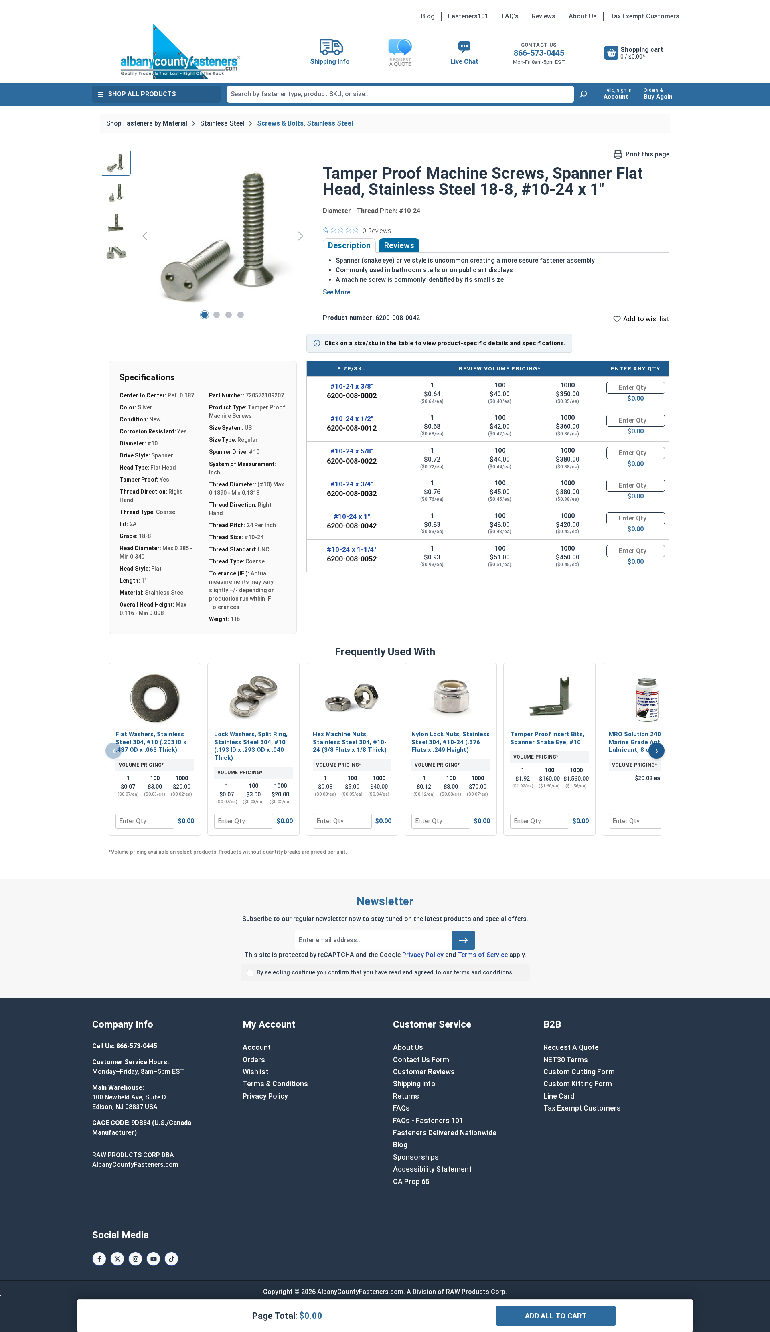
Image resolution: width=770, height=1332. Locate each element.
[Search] (582, 94)
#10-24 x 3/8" (351, 386)
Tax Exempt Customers (644, 16)
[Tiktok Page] (171, 1259)
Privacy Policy (423, 955)
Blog (428, 16)
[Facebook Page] (99, 1259)
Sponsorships (416, 1157)
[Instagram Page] (135, 1259)
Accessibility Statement (432, 1169)
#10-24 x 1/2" (351, 419)
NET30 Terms (565, 1060)
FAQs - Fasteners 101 (428, 1121)
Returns (406, 1096)
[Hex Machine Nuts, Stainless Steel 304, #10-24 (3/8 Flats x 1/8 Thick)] (352, 698)
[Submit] (463, 940)
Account (257, 1047)
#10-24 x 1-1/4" (352, 549)
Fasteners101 (468, 16)
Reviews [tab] (399, 245)
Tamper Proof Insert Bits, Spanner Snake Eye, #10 (547, 738)
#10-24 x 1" (352, 516)
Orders (254, 1060)
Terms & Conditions (275, 1084)
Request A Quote (571, 1047)
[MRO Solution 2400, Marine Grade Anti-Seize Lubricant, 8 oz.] (648, 698)
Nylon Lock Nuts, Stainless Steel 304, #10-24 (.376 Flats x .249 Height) (450, 742)
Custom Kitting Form (577, 1084)
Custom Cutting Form (579, 1072)
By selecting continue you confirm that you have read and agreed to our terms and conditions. (385, 972)
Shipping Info (414, 1084)
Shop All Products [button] (142, 94)
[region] (204, 236)
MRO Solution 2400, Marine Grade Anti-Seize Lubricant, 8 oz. (644, 742)
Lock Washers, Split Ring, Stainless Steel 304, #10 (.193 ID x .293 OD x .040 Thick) (251, 746)
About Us (583, 16)
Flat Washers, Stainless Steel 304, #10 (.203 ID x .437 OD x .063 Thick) (151, 742)
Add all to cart (556, 1316)
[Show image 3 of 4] (228, 315)
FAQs (401, 1108)
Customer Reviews (424, 1072)
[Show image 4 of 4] (240, 315)
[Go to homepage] (180, 51)
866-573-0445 (539, 53)
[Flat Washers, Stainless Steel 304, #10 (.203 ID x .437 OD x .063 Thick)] (155, 698)
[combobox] (400, 94)
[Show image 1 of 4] (204, 315)
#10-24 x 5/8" (351, 451)
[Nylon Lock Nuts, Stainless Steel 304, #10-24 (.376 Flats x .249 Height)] (450, 698)
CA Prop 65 (411, 1182)
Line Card (558, 1096)
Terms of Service (483, 955)
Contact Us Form (421, 1060)
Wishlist (255, 1072)
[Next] (301, 236)
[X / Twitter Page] (117, 1259)
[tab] (349, 245)
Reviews (543, 16)
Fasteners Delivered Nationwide (444, 1133)
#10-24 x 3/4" (351, 484)
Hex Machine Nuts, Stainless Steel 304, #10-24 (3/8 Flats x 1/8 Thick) (350, 742)
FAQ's (510, 16)
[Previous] (145, 236)
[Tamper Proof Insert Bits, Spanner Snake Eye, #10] (549, 698)
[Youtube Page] (153, 1259)
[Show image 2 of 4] (216, 315)
